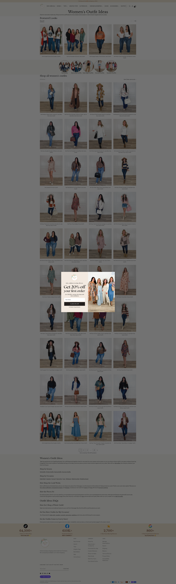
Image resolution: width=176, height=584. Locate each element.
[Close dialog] (113, 273)
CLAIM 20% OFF (74, 304)
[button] (74, 307)
